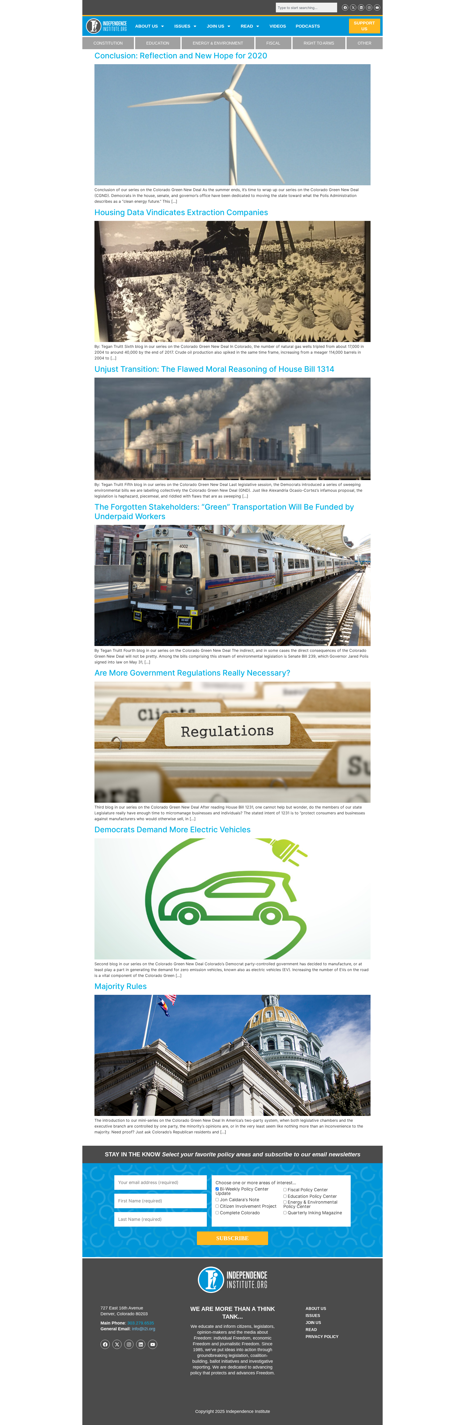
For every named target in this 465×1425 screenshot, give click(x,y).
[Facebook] (345, 7)
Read (311, 1330)
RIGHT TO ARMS (319, 43)
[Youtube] (377, 7)
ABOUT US (146, 26)
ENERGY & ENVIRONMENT (218, 43)
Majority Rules (120, 986)
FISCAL (273, 43)
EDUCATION (157, 43)
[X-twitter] (353, 7)
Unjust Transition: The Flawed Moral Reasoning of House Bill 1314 (214, 369)
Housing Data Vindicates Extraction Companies (181, 212)
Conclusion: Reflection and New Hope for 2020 (180, 55)
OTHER (365, 43)
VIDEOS (278, 26)
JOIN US (215, 26)
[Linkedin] (361, 7)
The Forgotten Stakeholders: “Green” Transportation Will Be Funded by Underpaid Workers (224, 511)
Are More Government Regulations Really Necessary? (192, 672)
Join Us (313, 1323)
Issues (182, 26)
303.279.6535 (140, 1323)
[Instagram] (369, 7)
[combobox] (306, 7)
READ (247, 26)
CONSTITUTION (108, 43)
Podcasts (308, 26)
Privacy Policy (322, 1337)
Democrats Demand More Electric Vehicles (172, 829)
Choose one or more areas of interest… (256, 1183)
